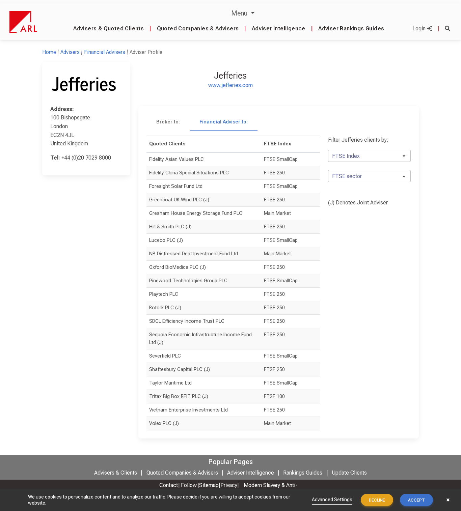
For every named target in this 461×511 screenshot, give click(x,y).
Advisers (70, 52)
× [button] (448, 499)
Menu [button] (240, 13)
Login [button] (419, 28)
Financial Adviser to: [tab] (223, 122)
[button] (447, 28)
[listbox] (369, 156)
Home (49, 52)
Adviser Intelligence (278, 28)
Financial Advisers (104, 52)
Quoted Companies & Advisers (198, 28)
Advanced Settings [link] (332, 499)
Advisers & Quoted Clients (108, 28)
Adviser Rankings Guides (351, 28)
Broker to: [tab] (168, 122)
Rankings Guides (302, 473)
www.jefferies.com (230, 85)
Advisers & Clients (115, 473)
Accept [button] (416, 500)
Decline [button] (377, 500)
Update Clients (349, 473)
